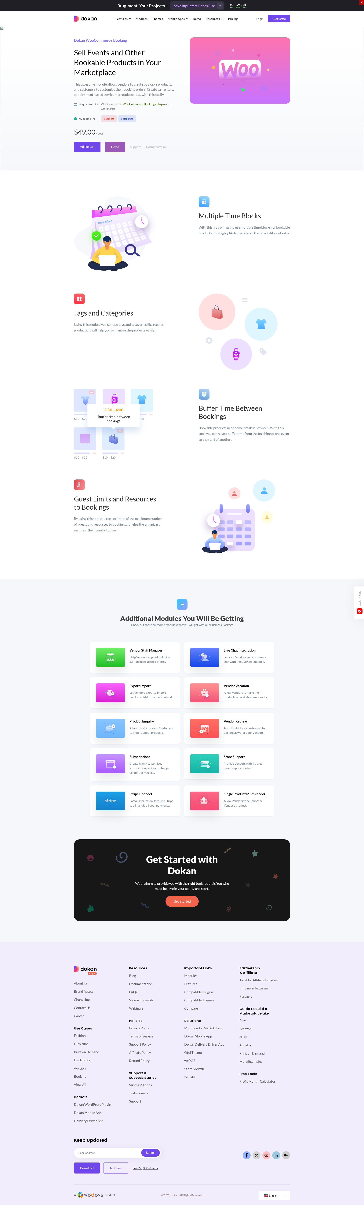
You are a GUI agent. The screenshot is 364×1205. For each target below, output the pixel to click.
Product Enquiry (141, 721)
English (273, 1195)
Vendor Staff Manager (145, 650)
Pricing (233, 18)
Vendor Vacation (236, 686)
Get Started (279, 18)
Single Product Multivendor (244, 794)
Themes (157, 18)
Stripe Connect (140, 794)
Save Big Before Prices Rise (194, 6)
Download (87, 1168)
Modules (141, 18)
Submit (150, 1152)
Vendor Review (235, 721)
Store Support (234, 757)
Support (135, 147)
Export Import (140, 686)
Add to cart (87, 146)
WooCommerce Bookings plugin (144, 104)
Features (122, 18)
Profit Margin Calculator (257, 1081)
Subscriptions (139, 757)
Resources (213, 18)
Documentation (156, 147)
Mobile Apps (176, 18)
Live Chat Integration (240, 650)
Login (260, 18)
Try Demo (116, 1168)
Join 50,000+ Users (145, 1168)
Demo (197, 18)
